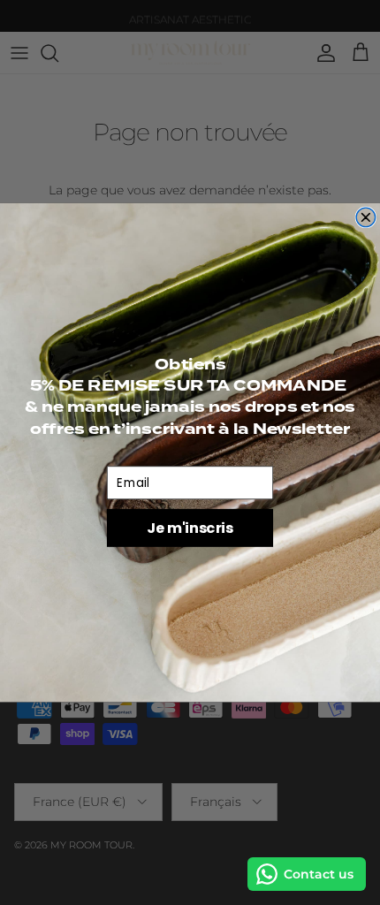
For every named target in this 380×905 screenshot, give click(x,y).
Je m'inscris (189, 527)
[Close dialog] (366, 217)
